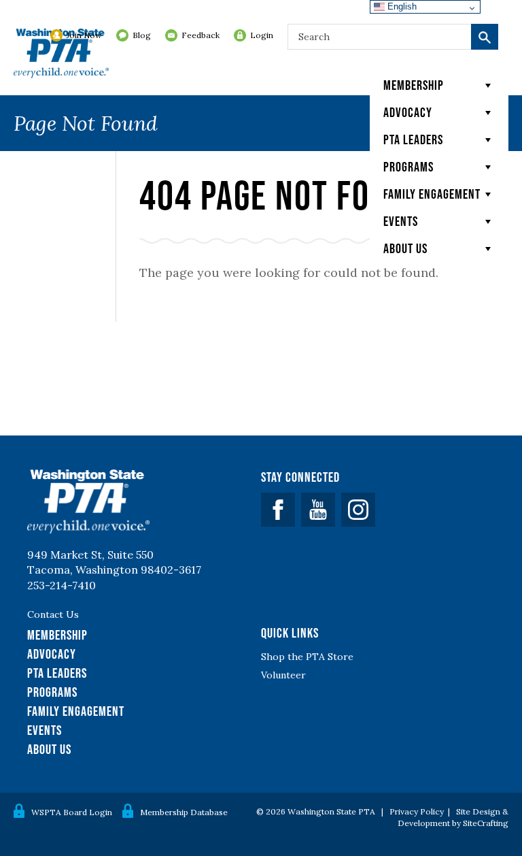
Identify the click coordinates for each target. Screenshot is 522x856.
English (401, 6)
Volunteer (283, 675)
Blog (142, 35)
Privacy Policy (416, 811)
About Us (49, 749)
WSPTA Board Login (71, 812)
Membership (413, 85)
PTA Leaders (413, 139)
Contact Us (53, 614)
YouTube (318, 510)
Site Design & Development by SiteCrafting (453, 817)
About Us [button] (405, 248)
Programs (408, 166)
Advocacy (407, 112)
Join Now (84, 35)
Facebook (278, 510)
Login (261, 35)
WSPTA (61, 54)
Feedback (200, 35)
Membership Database (184, 812)
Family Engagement (432, 193)
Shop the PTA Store (307, 657)
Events (400, 221)
